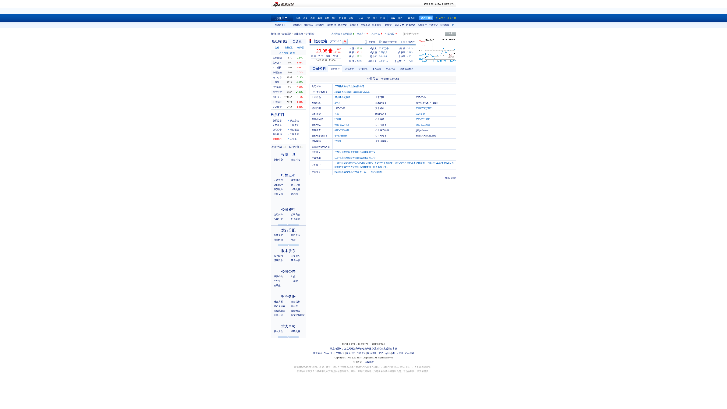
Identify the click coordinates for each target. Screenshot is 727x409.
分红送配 (278, 235)
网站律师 (371, 353)
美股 (319, 18)
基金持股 (295, 260)
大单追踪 (278, 180)
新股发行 (295, 235)
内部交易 (410, 24)
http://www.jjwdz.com (426, 135)
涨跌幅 (300, 47)
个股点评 (294, 125)
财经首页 (428, 4)
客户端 (372, 42)
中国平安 (277, 92)
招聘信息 (361, 353)
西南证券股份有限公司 (427, 102)
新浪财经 (275, 33)
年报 (293, 276)
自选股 (411, 18)
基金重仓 (365, 24)
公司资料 (288, 210)
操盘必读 (294, 120)
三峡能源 (347, 33)
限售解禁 (331, 24)
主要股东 (295, 255)
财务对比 (295, 159)
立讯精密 (277, 107)
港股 (312, 18)
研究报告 (294, 129)
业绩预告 (319, 24)
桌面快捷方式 (390, 42)
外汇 (334, 18)
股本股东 (288, 251)
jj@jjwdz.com (422, 130)
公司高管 (295, 214)
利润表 (294, 306)
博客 (393, 18)
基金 (305, 18)
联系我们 (350, 353)
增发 (293, 239)
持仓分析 (295, 184)
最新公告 (278, 276)
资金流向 (297, 24)
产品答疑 (409, 353)
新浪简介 (317, 353)
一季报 (294, 281)
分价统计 (278, 184)
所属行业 (278, 219)
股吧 (400, 18)
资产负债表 (279, 306)
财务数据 (288, 297)
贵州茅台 (277, 97)
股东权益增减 (298, 315)
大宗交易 (399, 24)
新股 (375, 18)
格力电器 (277, 77)
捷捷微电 (298, 33)
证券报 (293, 138)
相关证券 (376, 68)
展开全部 (276, 146)
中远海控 (389, 33)
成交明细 (295, 180)
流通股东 (278, 260)
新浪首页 (439, 4)
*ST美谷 (277, 87)
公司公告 (277, 129)
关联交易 (295, 331)
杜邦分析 (278, 315)
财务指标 (295, 301)
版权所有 (369, 362)
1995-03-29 (340, 108)
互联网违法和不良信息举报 (357, 348)
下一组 (453, 25)
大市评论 (277, 125)
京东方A (361, 33)
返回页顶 (450, 177)
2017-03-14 (421, 97)
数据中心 (278, 159)
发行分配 (288, 230)
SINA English (384, 353)
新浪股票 (286, 33)
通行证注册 (397, 353)
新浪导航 (449, 4)
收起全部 (294, 146)
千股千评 (433, 24)
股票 (298, 18)
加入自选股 (409, 42)
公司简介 (278, 214)
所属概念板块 (406, 68)
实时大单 (354, 24)
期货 (327, 18)
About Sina (329, 353)
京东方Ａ (277, 62)
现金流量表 (279, 310)
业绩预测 (444, 24)
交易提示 (277, 120)
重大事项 (288, 326)
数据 (382, 18)
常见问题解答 (337, 348)
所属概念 (295, 219)
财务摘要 (278, 301)
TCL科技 (375, 33)
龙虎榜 (388, 24)
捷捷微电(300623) (390, 79)
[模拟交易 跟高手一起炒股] (345, 41)
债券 (351, 18)
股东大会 (278, 331)
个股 (368, 18)
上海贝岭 (277, 102)
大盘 (361, 18)
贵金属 (342, 18)
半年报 (277, 281)
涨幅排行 (422, 24)
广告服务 (340, 353)
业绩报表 (308, 24)
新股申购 (342, 24)
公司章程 (362, 68)
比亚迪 (276, 82)
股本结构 (278, 255)
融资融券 (376, 24)
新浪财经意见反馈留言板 (384, 348)
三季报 (277, 285)
